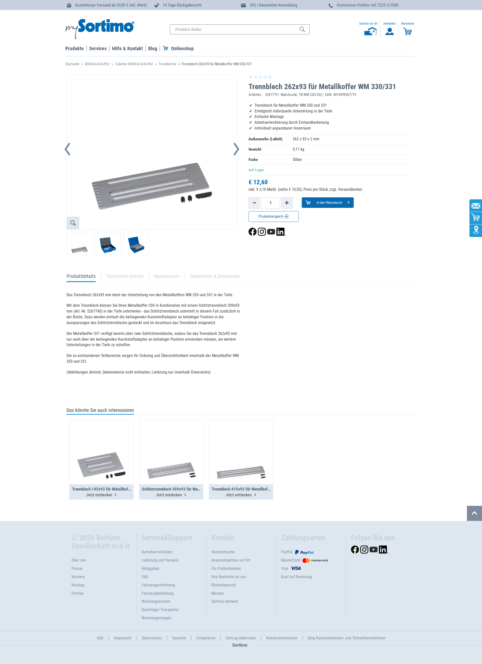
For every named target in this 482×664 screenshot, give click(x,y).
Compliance (205, 638)
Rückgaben (150, 568)
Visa (284, 568)
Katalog (78, 585)
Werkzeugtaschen (156, 601)
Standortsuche (223, 552)
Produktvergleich (271, 216)
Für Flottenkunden (226, 568)
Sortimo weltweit (224, 601)
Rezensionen (166, 276)
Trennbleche (167, 64)
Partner (78, 593)
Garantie (179, 638)
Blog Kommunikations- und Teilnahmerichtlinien (346, 638)
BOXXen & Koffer (97, 64)
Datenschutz (152, 638)
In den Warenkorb (329, 202)
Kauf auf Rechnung (296, 576)
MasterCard (290, 560)
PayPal (286, 552)
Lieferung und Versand (160, 560)
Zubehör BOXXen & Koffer (134, 64)
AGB (100, 638)
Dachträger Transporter (160, 609)
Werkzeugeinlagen (156, 618)
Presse (77, 568)
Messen (217, 593)
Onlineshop (182, 48)
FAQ (145, 576)
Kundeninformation (281, 638)
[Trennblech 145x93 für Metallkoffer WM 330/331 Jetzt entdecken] (101, 439)
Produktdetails (81, 277)
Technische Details (125, 276)
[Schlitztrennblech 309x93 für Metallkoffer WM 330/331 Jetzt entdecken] (171, 439)
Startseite (72, 64)
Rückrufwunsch (223, 585)
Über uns (79, 560)
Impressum (123, 638)
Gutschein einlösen (157, 552)
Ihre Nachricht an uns (228, 576)
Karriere (78, 576)
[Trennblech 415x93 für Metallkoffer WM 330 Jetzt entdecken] (241, 439)
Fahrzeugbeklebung (157, 593)
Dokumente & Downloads (215, 276)
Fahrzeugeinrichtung (158, 585)
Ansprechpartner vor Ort (230, 560)
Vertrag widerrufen (241, 638)
